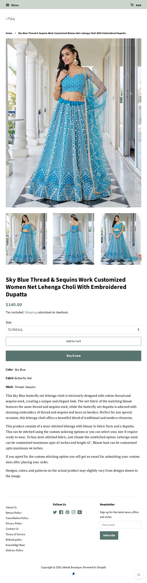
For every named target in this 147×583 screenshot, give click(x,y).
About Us (11, 507)
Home (9, 33)
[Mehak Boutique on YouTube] (80, 513)
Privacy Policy (14, 523)
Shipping (31, 312)
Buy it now (74, 356)
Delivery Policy (14, 550)
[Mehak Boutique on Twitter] (55, 513)
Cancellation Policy (17, 518)
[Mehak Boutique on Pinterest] (67, 513)
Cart (138, 5)
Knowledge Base (15, 545)
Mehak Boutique (72, 567)
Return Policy (14, 512)
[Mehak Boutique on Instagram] (73, 513)
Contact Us (12, 528)
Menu (14, 5)
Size (9, 322)
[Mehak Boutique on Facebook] (61, 513)
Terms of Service (15, 534)
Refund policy (14, 539)
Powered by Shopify (94, 567)
